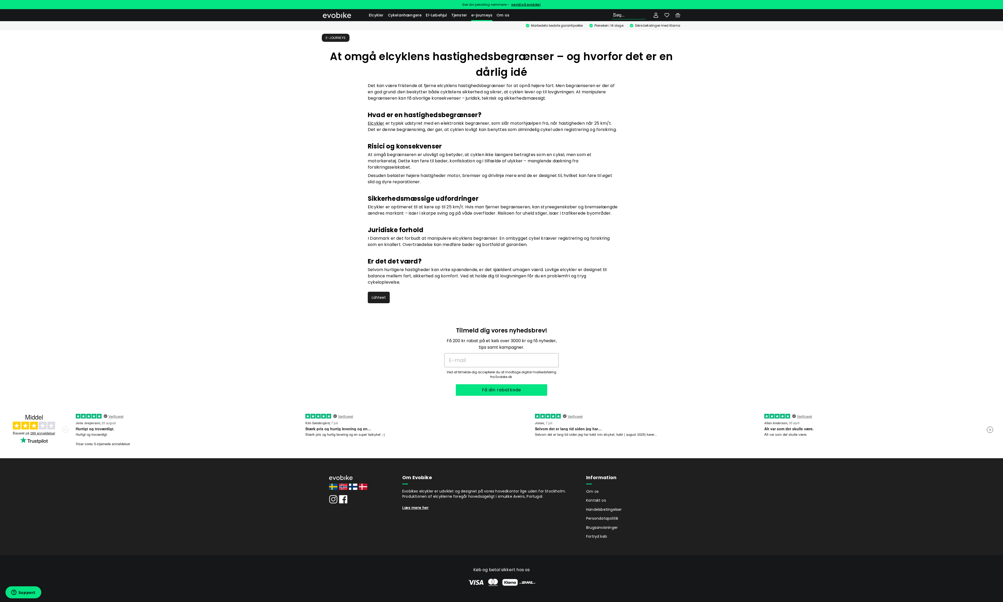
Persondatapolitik (602, 518)
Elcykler (376, 15)
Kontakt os (596, 500)
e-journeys (481, 15)
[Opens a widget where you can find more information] (23, 592)
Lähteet (379, 297)
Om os (503, 15)
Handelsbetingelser (604, 509)
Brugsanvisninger (602, 527)
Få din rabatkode (501, 390)
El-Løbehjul (436, 15)
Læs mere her (415, 507)
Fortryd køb (596, 536)
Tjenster (459, 15)
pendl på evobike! (526, 4)
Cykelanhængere (405, 15)
